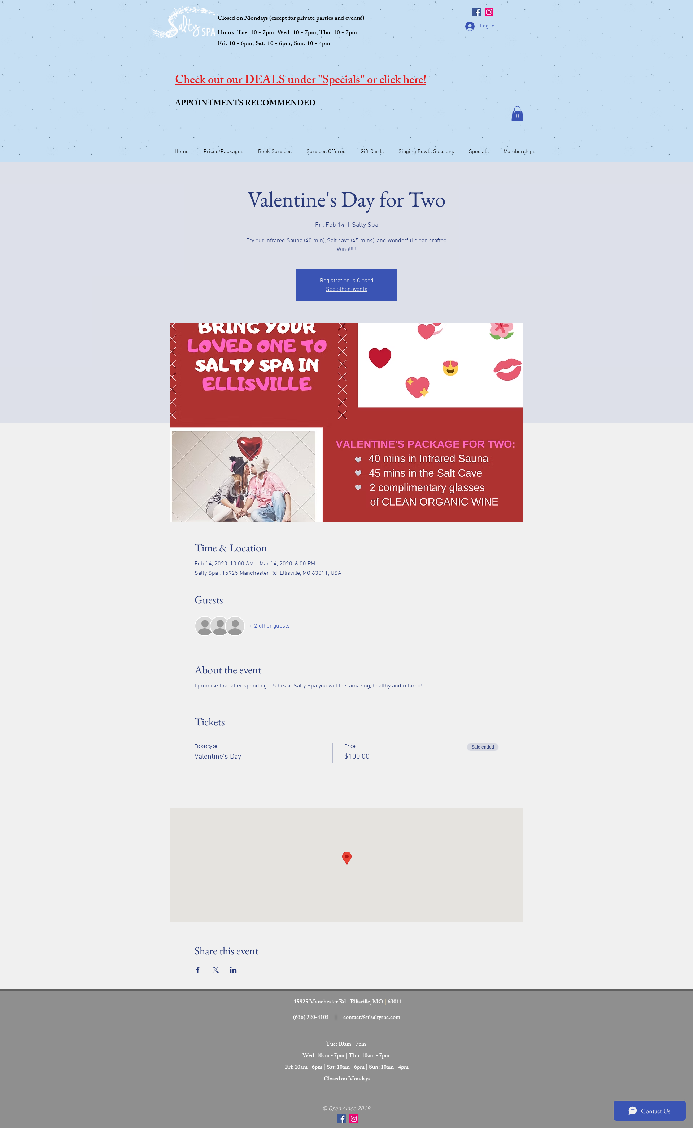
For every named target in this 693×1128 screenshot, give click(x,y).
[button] (517, 113)
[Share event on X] (215, 970)
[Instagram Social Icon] (489, 12)
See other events (346, 289)
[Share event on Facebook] (198, 970)
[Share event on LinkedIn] (233, 970)
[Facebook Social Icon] (476, 12)
